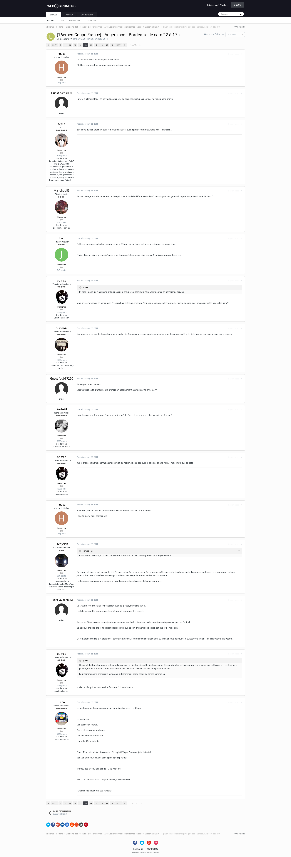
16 (101, 45)
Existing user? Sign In (217, 5)
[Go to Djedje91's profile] (61, 426)
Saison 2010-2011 (99, 39)
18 (112, 45)
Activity (69, 14)
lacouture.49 (66, 39)
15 (96, 45)
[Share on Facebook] (53, 824)
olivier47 (61, 328)
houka (61, 54)
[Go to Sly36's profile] (61, 140)
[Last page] (124, 45)
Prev (54, 45)
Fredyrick (61, 544)
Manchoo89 (62, 190)
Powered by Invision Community (145, 853)
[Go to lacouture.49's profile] (51, 37)
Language (138, 849)
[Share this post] (241, 54)
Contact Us (152, 849)
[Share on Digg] (62, 824)
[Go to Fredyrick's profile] (61, 560)
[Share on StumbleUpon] (76, 824)
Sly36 (61, 124)
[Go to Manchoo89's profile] (61, 207)
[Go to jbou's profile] (61, 255)
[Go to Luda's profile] (61, 718)
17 (107, 45)
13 (86, 45)
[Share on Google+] (58, 824)
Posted (87, 54)
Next (118, 45)
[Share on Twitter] (48, 824)
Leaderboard (91, 20)
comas (61, 280)
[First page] (48, 45)
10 (70, 45)
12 (80, 45)
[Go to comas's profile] (61, 297)
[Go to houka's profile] (61, 67)
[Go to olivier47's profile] (61, 344)
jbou (61, 238)
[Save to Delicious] (67, 824)
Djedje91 (61, 409)
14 (91, 45)
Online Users (74, 20)
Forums (50, 20)
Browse (53, 14)
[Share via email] (81, 824)
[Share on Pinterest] (86, 824)
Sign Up (237, 5)
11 (75, 45)
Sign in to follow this (215, 34)
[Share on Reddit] (72, 824)
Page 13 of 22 (135, 45)
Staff (61, 20)
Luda (61, 702)
